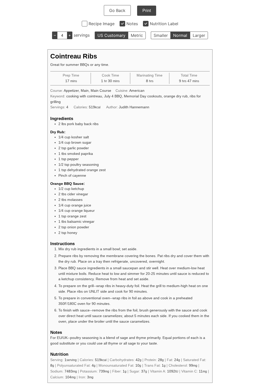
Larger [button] (199, 35)
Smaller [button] (161, 35)
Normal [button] (180, 35)
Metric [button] (137, 35)
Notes (132, 23)
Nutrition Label (164, 23)
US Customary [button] (111, 35)
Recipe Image (102, 23)
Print (146, 10)
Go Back (117, 10)
